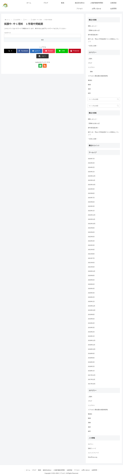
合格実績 (69, 470)
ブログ (34, 470)
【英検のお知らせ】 (94, 30)
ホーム (28, 470)
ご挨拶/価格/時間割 (59, 470)
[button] (42, 56)
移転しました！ (92, 26)
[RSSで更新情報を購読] (45, 66)
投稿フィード (92, 448)
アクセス (77, 470)
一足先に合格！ (92, 45)
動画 (39, 470)
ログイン (90, 444)
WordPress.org (92, 457)
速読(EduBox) (47, 470)
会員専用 (94, 470)
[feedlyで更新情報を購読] (40, 66)
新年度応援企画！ (93, 34)
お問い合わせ (86, 470)
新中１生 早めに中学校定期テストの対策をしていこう (103, 40)
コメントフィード (93, 453)
